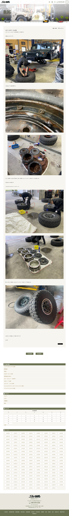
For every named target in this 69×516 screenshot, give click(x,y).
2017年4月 (8, 475)
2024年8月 (8, 442)
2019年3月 (15, 466)
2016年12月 (38, 475)
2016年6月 (23, 478)
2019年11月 (15, 463)
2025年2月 (23, 439)
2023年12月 (8, 445)
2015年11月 (15, 481)
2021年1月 (30, 457)
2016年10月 (54, 475)
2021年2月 (23, 457)
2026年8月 (8, 433)
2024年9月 (61, 439)
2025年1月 (30, 439)
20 (34, 419)
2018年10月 (54, 466)
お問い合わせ (55, 2)
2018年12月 (38, 466)
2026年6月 (23, 433)
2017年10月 (23, 472)
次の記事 (39, 353)
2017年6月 (53, 472)
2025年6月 (53, 436)
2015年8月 (38, 481)
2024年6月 (23, 442)
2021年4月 (8, 457)
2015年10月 (23, 481)
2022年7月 (15, 451)
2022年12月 (38, 448)
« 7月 (5, 424)
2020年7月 (15, 460)
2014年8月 (8, 487)
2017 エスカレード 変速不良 (9, 378)
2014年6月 (23, 487)
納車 (5, 403)
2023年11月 (15, 445)
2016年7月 (15, 478)
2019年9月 (30, 463)
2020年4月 (38, 460)
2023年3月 (15, 448)
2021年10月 (23, 454)
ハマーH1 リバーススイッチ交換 (9, 388)
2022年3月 (46, 451)
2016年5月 (30, 478)
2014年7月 (15, 487)
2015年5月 (61, 481)
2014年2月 (46, 487)
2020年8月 (8, 460)
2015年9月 (30, 481)
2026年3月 (46, 433)
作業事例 (55, 28)
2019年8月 (38, 463)
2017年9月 (30, 472)
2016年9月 (61, 475)
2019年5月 (61, 463)
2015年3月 (15, 484)
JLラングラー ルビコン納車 (9, 383)
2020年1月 (61, 460)
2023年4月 (8, 448)
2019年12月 (8, 463)
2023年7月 (46, 445)
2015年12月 (8, 481)
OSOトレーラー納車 (7, 381)
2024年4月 (38, 442)
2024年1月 (61, 442)
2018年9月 (61, 466)
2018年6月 (23, 469)
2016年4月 (38, 478)
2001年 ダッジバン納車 (8, 373)
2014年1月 (53, 487)
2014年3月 (38, 487)
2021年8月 (38, 454)
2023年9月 (30, 445)
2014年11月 (46, 484)
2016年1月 (61, 478)
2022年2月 (53, 451)
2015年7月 (46, 481)
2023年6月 (53, 445)
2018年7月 (15, 469)
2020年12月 (38, 457)
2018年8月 (8, 469)
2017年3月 (15, 475)
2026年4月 (38, 433)
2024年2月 (53, 442)
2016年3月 (46, 478)
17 (8, 419)
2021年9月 (30, 454)
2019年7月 (46, 463)
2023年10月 (23, 445)
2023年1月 (30, 448)
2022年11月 (46, 448)
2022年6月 (23, 451)
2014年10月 (54, 484)
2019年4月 (8, 466)
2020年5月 (30, 460)
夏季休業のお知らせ (7, 376)
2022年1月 (61, 451)
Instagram (49, 2)
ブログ (5, 398)
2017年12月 (8, 472)
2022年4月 (38, 451)
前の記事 (30, 353)
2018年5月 (30, 469)
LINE (52, 2)
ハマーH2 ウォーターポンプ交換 (9, 366)
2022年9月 (61, 448)
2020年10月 (54, 457)
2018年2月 (53, 469)
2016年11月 (46, 475)
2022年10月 (54, 448)
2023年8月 (38, 445)
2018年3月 (46, 469)
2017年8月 (38, 472)
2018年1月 (61, 469)
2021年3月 (15, 457)
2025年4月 (8, 439)
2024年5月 (30, 442)
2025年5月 (61, 436)
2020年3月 (46, 460)
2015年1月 (30, 484)
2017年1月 (30, 475)
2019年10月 (23, 463)
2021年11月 (15, 454)
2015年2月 (23, 484)
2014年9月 (61, 484)
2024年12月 (38, 439)
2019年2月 (23, 466)
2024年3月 (46, 442)
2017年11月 (15, 472)
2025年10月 (23, 436)
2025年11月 (15, 436)
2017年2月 (23, 475)
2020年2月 (53, 460)
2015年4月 (8, 484)
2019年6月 (53, 463)
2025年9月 (30, 436)
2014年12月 (38, 484)
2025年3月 (15, 439)
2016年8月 (8, 478)
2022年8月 (8, 451)
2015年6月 (53, 481)
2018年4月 (38, 469)
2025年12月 (8, 436)
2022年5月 (30, 451)
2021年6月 (53, 454)
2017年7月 (46, 472)
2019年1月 (30, 466)
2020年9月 (61, 457)
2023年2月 (23, 448)
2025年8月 (38, 436)
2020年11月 (46, 457)
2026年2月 (53, 433)
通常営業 (5, 369)
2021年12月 (8, 454)
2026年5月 (30, 433)
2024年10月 (54, 439)
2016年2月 (53, 478)
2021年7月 (46, 454)
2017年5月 (61, 472)
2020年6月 (23, 460)
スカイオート (5, 2)
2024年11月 (46, 439)
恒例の (5, 371)
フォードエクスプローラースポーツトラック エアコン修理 (13, 385)
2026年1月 (61, 433)
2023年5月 (61, 445)
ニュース (5, 396)
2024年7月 (15, 442)
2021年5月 (61, 454)
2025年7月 (46, 436)
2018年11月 (46, 466)
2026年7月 (15, 433)
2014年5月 (30, 487)
